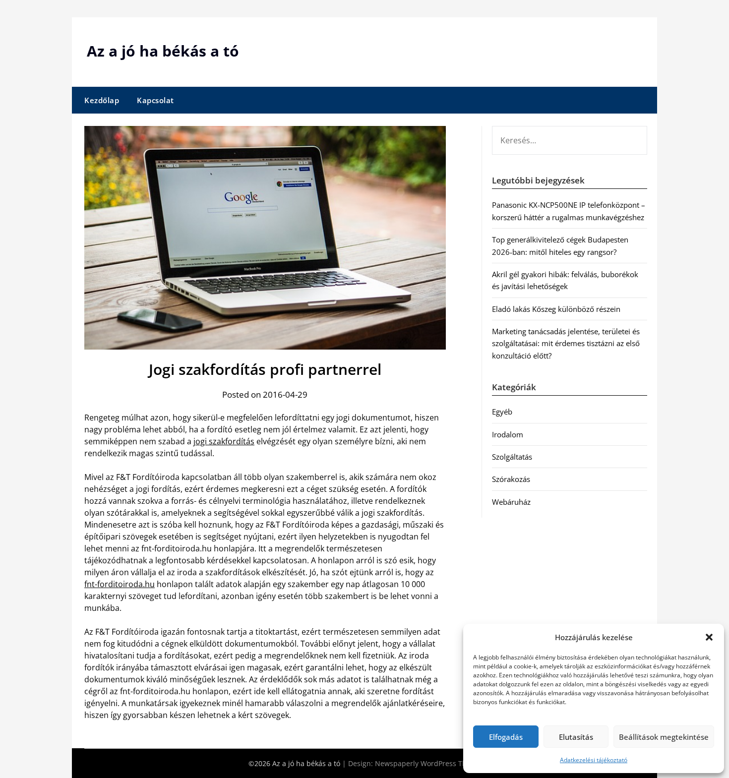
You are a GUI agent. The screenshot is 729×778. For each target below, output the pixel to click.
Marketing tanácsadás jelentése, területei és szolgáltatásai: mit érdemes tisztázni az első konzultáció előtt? (566, 343)
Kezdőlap (101, 100)
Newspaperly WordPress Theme (428, 763)
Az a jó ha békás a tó (163, 51)
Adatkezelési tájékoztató (593, 760)
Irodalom (507, 434)
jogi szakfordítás (223, 441)
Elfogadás (506, 737)
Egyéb (502, 412)
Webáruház (511, 502)
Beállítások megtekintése (664, 737)
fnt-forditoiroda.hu (119, 584)
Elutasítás (576, 737)
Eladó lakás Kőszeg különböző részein (556, 309)
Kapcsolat (155, 100)
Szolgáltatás (512, 457)
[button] (709, 637)
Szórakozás (511, 479)
